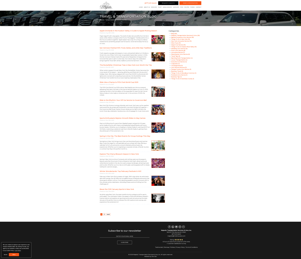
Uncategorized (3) (177, 65)
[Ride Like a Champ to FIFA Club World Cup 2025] (158, 91)
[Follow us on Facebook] (169, 226)
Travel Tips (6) (175, 56)
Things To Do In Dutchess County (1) (182, 78)
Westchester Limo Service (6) (180, 54)
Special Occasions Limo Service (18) (182, 37)
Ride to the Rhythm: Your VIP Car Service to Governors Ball (123, 100)
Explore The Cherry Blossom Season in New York (119, 154)
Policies (172, 247)
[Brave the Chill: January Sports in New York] (158, 198)
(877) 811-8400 (151, 3)
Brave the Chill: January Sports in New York (117, 189)
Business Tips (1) (176, 77)
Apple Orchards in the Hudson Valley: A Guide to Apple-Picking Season (128, 31)
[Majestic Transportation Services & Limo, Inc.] (106, 5)
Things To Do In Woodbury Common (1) (183, 73)
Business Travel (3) (177, 71)
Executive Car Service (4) (179, 62)
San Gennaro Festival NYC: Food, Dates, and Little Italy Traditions (126, 48)
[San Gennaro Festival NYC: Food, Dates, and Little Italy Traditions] (158, 56)
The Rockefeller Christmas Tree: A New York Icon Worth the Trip (126, 65)
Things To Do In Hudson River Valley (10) (184, 47)
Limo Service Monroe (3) (179, 67)
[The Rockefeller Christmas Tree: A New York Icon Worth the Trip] (158, 74)
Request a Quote (168, 3)
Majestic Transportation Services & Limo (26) (185, 35)
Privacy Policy (180, 247)
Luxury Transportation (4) (179, 60)
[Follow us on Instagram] (180, 226)
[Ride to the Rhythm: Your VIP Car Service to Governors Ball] (158, 109)
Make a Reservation (190, 3)
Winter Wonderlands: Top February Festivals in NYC (120, 171)
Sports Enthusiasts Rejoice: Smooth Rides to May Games (122, 118)
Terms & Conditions (192, 247)
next (108, 214)
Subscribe (124, 242)
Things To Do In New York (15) (180, 39)
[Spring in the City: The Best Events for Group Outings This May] (158, 145)
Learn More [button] (18, 250)
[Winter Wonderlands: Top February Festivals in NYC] (158, 180)
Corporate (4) (175, 63)
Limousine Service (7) (178, 52)
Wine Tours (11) (176, 43)
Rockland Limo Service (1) (179, 75)
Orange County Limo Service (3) (181, 69)
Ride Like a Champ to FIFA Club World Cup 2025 (119, 82)
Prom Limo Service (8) (178, 50)
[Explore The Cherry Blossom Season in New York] (158, 163)
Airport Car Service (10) (178, 45)
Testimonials (159, 247)
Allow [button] (13, 254)
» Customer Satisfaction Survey (176, 243)
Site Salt (154, 256)
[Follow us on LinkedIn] (173, 226)
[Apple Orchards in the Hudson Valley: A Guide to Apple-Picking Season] (158, 39)
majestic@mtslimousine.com (176, 236)
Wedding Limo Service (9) (179, 48)
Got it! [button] (5, 254)
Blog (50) (174, 33)
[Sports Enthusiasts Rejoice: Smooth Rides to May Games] (158, 127)
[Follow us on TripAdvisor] (183, 226)
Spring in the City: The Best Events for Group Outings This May (125, 136)
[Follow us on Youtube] (176, 226)
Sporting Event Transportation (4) (182, 58)
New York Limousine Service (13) (181, 41)
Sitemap (166, 247)
